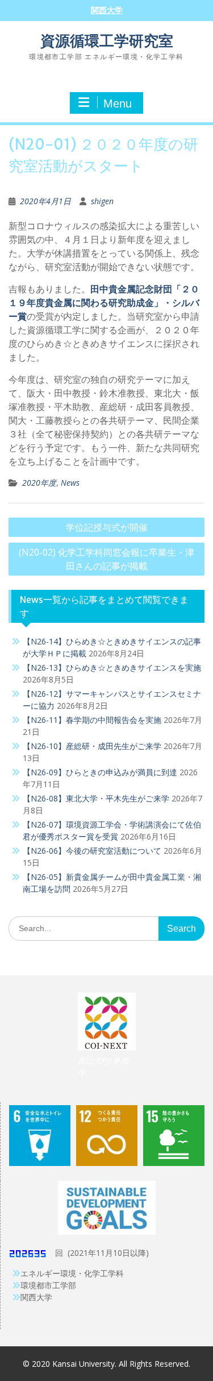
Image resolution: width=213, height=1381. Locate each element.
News (70, 482)
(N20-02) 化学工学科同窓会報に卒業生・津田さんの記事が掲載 (106, 559)
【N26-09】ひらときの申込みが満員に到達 (100, 772)
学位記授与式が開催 (107, 527)
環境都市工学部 (48, 1285)
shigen (102, 201)
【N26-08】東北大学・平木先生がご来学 (96, 798)
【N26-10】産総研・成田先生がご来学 (92, 746)
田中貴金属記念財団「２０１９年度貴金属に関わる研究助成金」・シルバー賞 (104, 302)
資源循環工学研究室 (106, 40)
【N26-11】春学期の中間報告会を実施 (92, 719)
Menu (117, 103)
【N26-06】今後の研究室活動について (92, 850)
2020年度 (39, 482)
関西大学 (107, 10)
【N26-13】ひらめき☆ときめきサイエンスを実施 (112, 667)
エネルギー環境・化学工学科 (72, 1273)
